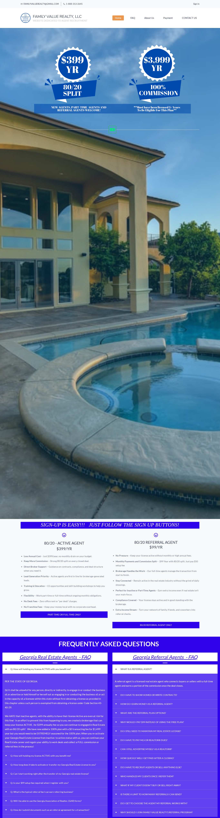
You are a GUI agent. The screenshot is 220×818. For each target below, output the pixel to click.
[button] (55, 669)
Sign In (196, 4)
